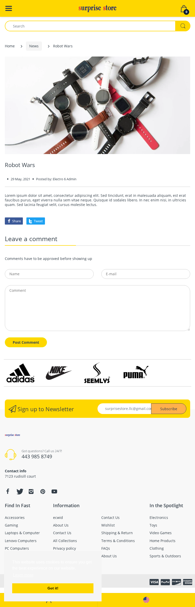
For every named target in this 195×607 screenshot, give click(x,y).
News (34, 46)
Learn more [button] (23, 575)
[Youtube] (54, 491)
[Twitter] (19, 491)
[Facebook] (7, 491)
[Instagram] (31, 491)
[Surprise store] (97, 8)
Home (10, 46)
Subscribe (168, 408)
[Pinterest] (42, 491)
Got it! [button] (52, 588)
